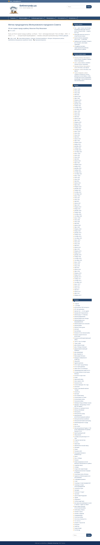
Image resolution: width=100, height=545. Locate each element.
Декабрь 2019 (77, 232)
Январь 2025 (77, 124)
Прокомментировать (40, 40)
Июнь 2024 (77, 135)
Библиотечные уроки (79, 327)
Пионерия (76, 447)
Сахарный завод (78, 465)
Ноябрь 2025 (77, 105)
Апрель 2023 (77, 161)
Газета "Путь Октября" (80, 341)
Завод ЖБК (77, 361)
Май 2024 (76, 137)
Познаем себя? (78, 451)
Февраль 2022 (77, 186)
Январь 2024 (77, 144)
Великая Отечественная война (82, 333)
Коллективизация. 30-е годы (81, 384)
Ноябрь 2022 (77, 170)
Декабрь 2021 (77, 188)
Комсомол (77, 386)
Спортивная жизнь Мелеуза (81, 474)
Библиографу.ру (28, 5)
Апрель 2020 (77, 225)
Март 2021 (77, 205)
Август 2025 (77, 111)
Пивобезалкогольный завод (81, 445)
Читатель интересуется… (80, 519)
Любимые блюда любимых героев (82, 403)
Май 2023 (76, 159)
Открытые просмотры (79, 440)
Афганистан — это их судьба (81, 311)
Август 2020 (77, 218)
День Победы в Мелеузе (80, 347)
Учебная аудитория (36, 18)
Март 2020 (77, 227)
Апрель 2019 (77, 247)
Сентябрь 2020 (78, 216)
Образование (77, 435)
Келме (76, 377)
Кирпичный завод (78, 379)
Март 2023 (77, 162)
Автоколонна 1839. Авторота (81, 307)
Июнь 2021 (77, 199)
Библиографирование (79, 316)
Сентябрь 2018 (78, 260)
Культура (76, 393)
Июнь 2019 (77, 243)
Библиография (23, 18)
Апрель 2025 (77, 118)
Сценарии (76, 490)
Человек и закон (78, 511)
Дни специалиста (78, 354)
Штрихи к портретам (79, 522)
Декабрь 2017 (77, 277)
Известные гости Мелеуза (81, 368)
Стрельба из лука (78, 488)
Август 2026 (77, 89)
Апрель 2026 (77, 96)
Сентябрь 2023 (78, 151)
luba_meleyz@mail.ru (15, 1)
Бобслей (76, 329)
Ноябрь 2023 (77, 148)
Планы (76, 449)
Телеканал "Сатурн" (79, 492)
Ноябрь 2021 (77, 190)
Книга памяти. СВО (79, 381)
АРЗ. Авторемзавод (79, 309)
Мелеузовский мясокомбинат (81, 419)
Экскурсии (76, 524)
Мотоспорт (77, 426)
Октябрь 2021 (77, 192)
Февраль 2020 (77, 229)
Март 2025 (77, 120)
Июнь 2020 (77, 221)
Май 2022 (76, 181)
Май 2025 (76, 116)
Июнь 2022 (77, 179)
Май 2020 (76, 223)
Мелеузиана (50, 18)
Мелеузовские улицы (79, 413)
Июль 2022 (77, 177)
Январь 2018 (77, 275)
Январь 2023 (77, 166)
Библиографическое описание (82, 323)
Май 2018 (76, 267)
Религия (76, 460)
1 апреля (76, 303)
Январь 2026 (77, 102)
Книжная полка (78, 383)
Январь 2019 (77, 253)
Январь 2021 (77, 208)
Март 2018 (77, 271)
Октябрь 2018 (77, 258)
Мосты (76, 424)
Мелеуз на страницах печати (81, 408)
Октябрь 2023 (77, 149)
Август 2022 (77, 175)
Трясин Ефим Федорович (80, 495)
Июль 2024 (77, 133)
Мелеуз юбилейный (79, 410)
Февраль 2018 (77, 273)
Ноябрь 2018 (77, 256)
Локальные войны (78, 401)
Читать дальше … (64, 35)
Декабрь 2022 (77, 168)
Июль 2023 (77, 155)
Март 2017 (77, 293)
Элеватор (76, 526)
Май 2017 (76, 289)
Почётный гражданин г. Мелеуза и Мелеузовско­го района (50, 38)
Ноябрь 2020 (77, 212)
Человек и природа (79, 513)
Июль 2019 (77, 242)
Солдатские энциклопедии (80, 469)
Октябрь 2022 (77, 172)
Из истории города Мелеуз (81, 364)
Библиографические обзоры (81, 318)
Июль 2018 (77, 264)
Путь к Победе (78, 458)
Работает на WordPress (41, 543)
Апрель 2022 (77, 183)
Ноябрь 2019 (77, 234)
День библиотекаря (79, 345)
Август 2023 (77, 153)
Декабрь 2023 (77, 146)
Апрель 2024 (77, 138)
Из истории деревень (79, 366)
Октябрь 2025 (77, 107)
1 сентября (77, 305)
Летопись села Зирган (83, 67)
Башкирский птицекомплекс (81, 313)
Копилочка (72, 18)
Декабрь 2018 (77, 254)
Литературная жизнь (79, 399)
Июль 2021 (77, 197)
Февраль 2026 (77, 100)
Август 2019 (77, 240)
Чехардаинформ (78, 515)
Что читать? (61, 18)
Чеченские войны (78, 517)
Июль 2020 (77, 219)
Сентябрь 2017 (78, 282)
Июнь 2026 (77, 92)
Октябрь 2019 (77, 236)
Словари (76, 467)
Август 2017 (77, 284)
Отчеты (76, 442)
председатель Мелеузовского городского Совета (20, 40)
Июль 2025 (77, 113)
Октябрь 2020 (77, 214)
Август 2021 (77, 196)
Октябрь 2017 (77, 280)
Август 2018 (77, 262)
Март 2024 (77, 140)
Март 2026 (77, 98)
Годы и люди (13, 38)
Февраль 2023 (77, 164)
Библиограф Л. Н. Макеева (81, 314)
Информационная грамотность (82, 370)
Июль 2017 (77, 286)
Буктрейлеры (77, 331)
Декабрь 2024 (77, 126)
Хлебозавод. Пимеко (79, 509)
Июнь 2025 (77, 115)
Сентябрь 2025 (78, 109)
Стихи (75, 481)
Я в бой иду (77, 530)
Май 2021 (76, 201)
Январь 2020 (77, 230)
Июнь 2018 (77, 265)
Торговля (76, 493)
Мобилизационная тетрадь (81, 422)
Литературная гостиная (80, 397)
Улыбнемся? (77, 499)
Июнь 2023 (77, 157)
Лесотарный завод (79, 395)
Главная (12, 18)
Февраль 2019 (77, 251)
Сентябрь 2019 (78, 238)
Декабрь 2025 (77, 103)
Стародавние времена (80, 479)
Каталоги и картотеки (79, 375)
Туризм (76, 497)
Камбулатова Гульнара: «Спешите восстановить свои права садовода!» (82, 43)
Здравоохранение (78, 363)
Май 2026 (76, 94)
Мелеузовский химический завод (82, 420)
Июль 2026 (77, 91)
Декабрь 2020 (77, 210)
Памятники (77, 443)
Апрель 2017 (77, 291)
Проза (75, 456)
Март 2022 (77, 184)
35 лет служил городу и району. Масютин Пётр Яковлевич (27, 28)
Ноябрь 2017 (77, 278)
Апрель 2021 (77, 203)
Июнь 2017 (77, 288)
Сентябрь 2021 (78, 194)
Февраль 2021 (77, 207)
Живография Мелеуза (79, 356)
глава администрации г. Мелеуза (27, 38)
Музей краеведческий (79, 433)
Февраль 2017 (77, 295)
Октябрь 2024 (77, 129)
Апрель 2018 (77, 269)
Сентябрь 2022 (78, 173)
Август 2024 (77, 131)
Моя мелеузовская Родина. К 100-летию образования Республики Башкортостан (82, 429)
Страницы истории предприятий (82, 483)
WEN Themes (62, 543)
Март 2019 (77, 249)
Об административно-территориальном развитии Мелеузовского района (81, 48)
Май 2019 (76, 245)
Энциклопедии (77, 528)
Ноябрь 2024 (77, 127)
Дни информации (78, 352)
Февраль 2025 (77, 122)
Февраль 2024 (77, 142)
